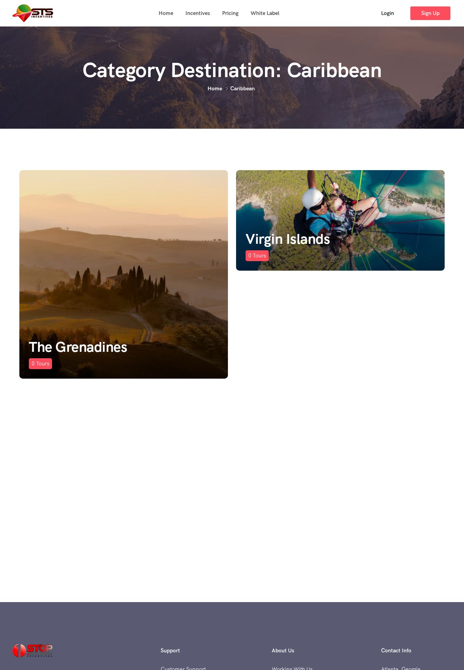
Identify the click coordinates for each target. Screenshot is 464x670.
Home (166, 13)
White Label (265, 13)
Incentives (197, 13)
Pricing (230, 13)
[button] (387, 13)
